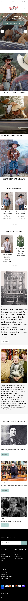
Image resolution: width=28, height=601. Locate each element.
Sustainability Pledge (18, 558)
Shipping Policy (4, 574)
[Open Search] (22, 8)
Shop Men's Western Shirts (14, 23)
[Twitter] (6, 594)
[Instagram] (4, 594)
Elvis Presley (4, 447)
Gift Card (3, 558)
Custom (2, 561)
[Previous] (2, 31)
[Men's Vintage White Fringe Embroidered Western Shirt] (21, 201)
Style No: (5, 219)
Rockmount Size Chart (5, 556)
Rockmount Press (17, 556)
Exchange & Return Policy (6, 576)
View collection (14, 224)
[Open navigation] (4, 8)
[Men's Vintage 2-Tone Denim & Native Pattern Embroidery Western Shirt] (7, 201)
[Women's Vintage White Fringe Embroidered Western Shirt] (7, 244)
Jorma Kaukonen (5, 482)
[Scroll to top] (25, 597)
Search (2, 552)
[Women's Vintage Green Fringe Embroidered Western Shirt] (21, 241)
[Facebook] (1, 594)
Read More (4, 454)
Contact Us (3, 554)
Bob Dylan (3, 519)
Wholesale (3, 563)
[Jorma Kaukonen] (14, 471)
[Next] (25, 31)
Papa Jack (16, 554)
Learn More (5, 341)
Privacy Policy (4, 572)
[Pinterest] (8, 594)
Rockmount (11, 598)
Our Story (16, 552)
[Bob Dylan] (14, 507)
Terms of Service (4, 578)
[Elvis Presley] (14, 435)
